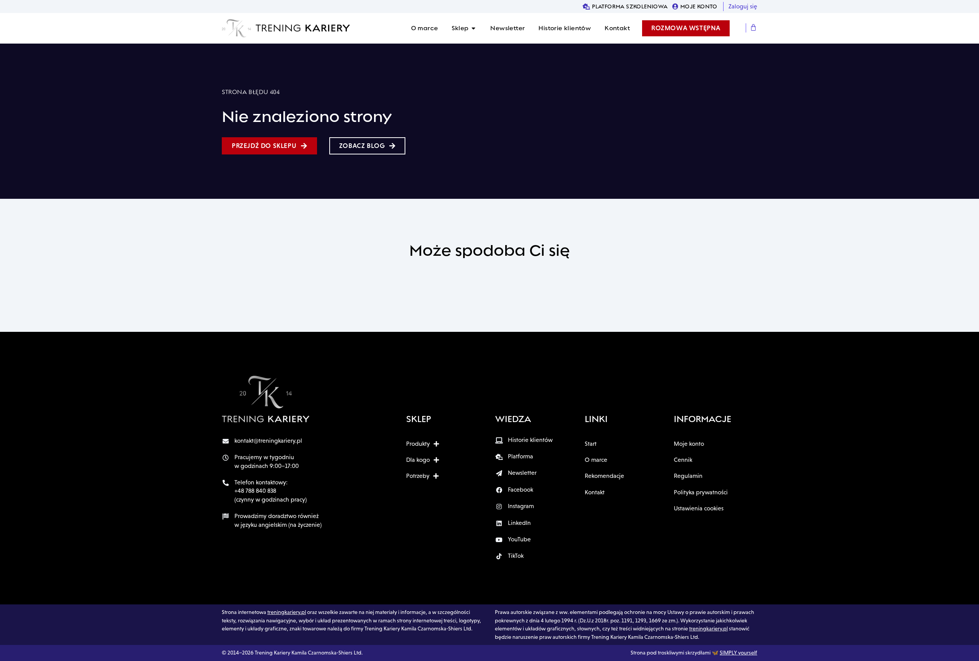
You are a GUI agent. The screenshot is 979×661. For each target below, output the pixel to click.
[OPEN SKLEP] (473, 28)
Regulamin (688, 476)
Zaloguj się (743, 6)
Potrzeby (417, 476)
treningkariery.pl (286, 612)
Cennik (683, 459)
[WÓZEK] (753, 27)
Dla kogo (418, 459)
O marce (596, 459)
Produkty (418, 443)
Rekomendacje (604, 476)
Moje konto (689, 443)
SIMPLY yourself (738, 653)
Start (591, 443)
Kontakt (595, 492)
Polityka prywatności (701, 492)
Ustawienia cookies (699, 508)
